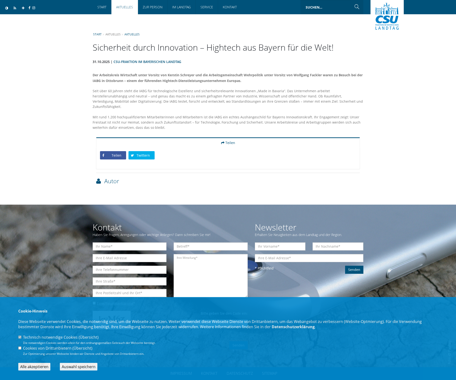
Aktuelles (124, 7)
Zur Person (152, 7)
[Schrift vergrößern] (23, 8)
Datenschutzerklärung (293, 326)
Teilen (229, 142)
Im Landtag (181, 7)
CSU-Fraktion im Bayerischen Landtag (147, 61)
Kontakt (230, 7)
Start (101, 7)
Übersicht (88, 337)
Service (206, 7)
